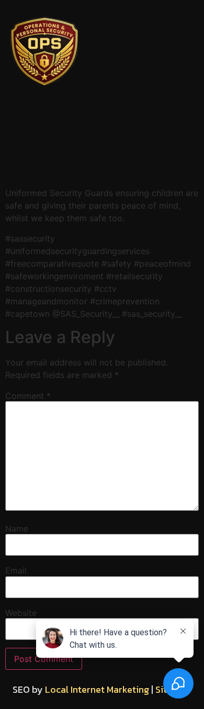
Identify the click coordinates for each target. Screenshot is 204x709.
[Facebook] (47, 125)
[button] (102, 171)
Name (16, 528)
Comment (28, 396)
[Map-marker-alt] (157, 125)
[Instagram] (102, 125)
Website (21, 613)
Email (16, 570)
